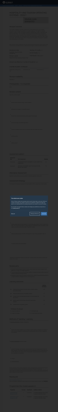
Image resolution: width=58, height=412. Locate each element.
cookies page (15, 208)
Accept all (44, 213)
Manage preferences (35, 213)
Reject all (13, 213)
